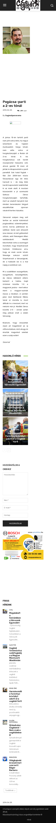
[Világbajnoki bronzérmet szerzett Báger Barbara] (5, 759)
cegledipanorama (13, 115)
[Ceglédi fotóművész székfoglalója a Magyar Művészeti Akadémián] (5, 646)
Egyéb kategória (13, 721)
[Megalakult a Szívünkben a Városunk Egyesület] (5, 611)
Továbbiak (9, 790)
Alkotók (15, 398)
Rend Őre (15, 430)
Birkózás (13, 757)
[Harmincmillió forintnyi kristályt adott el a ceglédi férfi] (5, 690)
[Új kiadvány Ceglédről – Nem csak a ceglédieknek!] (5, 722)
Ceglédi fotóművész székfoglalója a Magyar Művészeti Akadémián (15, 407)
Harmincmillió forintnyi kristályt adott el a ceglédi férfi (15, 437)
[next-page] (8, 450)
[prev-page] (4, 450)
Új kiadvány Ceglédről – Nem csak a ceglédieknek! (15, 730)
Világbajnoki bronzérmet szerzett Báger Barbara (15, 765)
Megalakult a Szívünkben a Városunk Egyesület (15, 382)
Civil (15, 375)
